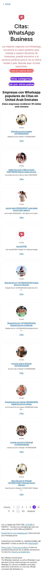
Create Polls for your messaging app (14, 533)
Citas (21, 141)
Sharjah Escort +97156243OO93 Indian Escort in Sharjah (21, 284)
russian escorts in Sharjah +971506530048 (21, 443)
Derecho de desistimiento (21, 552)
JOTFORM (29, 525)
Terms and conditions (20, 547)
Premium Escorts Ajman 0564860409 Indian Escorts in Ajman (21, 403)
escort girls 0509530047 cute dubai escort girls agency (21, 209)
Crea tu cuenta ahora (21, 70)
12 (13, 511)
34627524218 (33, 543)
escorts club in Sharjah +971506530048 (21, 365)
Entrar (8, 4)
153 (23, 511)
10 (38, 507)
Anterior (7, 507)
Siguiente (31, 511)
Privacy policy (6, 547)
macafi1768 (21, 246)
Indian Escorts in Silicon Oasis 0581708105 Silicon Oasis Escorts (21, 171)
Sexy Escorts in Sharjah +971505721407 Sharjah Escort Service (21, 483)
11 (9, 511)
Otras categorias (21, 78)
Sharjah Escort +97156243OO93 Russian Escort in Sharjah (21, 324)
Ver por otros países (21, 84)
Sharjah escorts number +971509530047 (21, 132)
